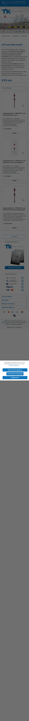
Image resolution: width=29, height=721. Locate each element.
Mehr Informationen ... (14, 365)
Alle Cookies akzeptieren (15, 370)
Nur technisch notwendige (14, 373)
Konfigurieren (15, 377)
